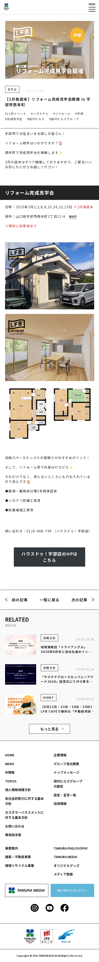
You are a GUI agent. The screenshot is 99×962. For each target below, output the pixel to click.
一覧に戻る (49, 599)
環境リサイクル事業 (19, 865)
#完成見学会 (14, 119)
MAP (73, 216)
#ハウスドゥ (40, 113)
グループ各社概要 (66, 763)
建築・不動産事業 (18, 856)
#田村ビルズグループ (64, 119)
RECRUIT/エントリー (72, 890)
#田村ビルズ (36, 119)
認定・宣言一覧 (65, 795)
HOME (9, 755)
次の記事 (79, 599)
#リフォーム (62, 113)
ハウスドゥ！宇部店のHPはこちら (49, 557)
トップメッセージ (66, 772)
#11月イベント (15, 113)
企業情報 (60, 755)
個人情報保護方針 (18, 789)
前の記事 (20, 599)
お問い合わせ (14, 826)
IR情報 (10, 772)
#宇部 (79, 113)
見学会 (12, 89)
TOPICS (11, 781)
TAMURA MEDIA (65, 856)
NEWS (9, 763)
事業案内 (11, 848)
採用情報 (60, 803)
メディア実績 (63, 874)
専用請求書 (13, 834)
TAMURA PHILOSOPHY (71, 848)
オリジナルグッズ (66, 865)
